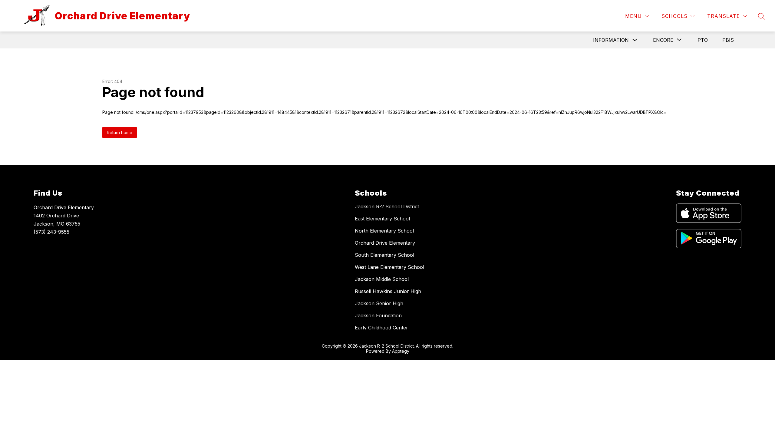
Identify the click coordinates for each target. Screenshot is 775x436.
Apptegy (400, 351)
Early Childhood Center (381, 328)
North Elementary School (384, 231)
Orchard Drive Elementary (385, 243)
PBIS (728, 40)
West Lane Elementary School (389, 267)
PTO (703, 40)
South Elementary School (384, 255)
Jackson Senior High (379, 303)
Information (611, 40)
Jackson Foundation (378, 315)
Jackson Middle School (382, 279)
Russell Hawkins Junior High (388, 291)
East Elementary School (382, 219)
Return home (119, 132)
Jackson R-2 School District (387, 206)
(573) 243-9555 (51, 232)
